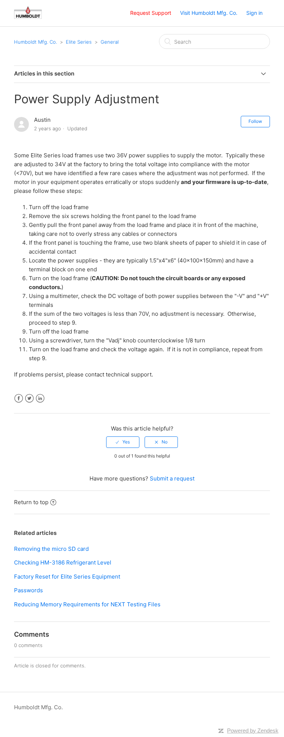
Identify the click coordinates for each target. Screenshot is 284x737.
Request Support (150, 13)
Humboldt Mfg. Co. (35, 42)
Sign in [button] (254, 13)
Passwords (28, 590)
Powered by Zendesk (252, 730)
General (110, 42)
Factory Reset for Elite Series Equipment (67, 576)
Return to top (31, 502)
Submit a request (172, 478)
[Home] (28, 16)
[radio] (122, 442)
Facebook (18, 398)
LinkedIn (40, 398)
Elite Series (79, 42)
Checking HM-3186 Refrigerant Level (62, 562)
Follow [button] (255, 121)
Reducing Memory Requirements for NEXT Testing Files (87, 604)
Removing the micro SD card (51, 548)
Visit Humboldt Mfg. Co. (208, 13)
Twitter (29, 398)
